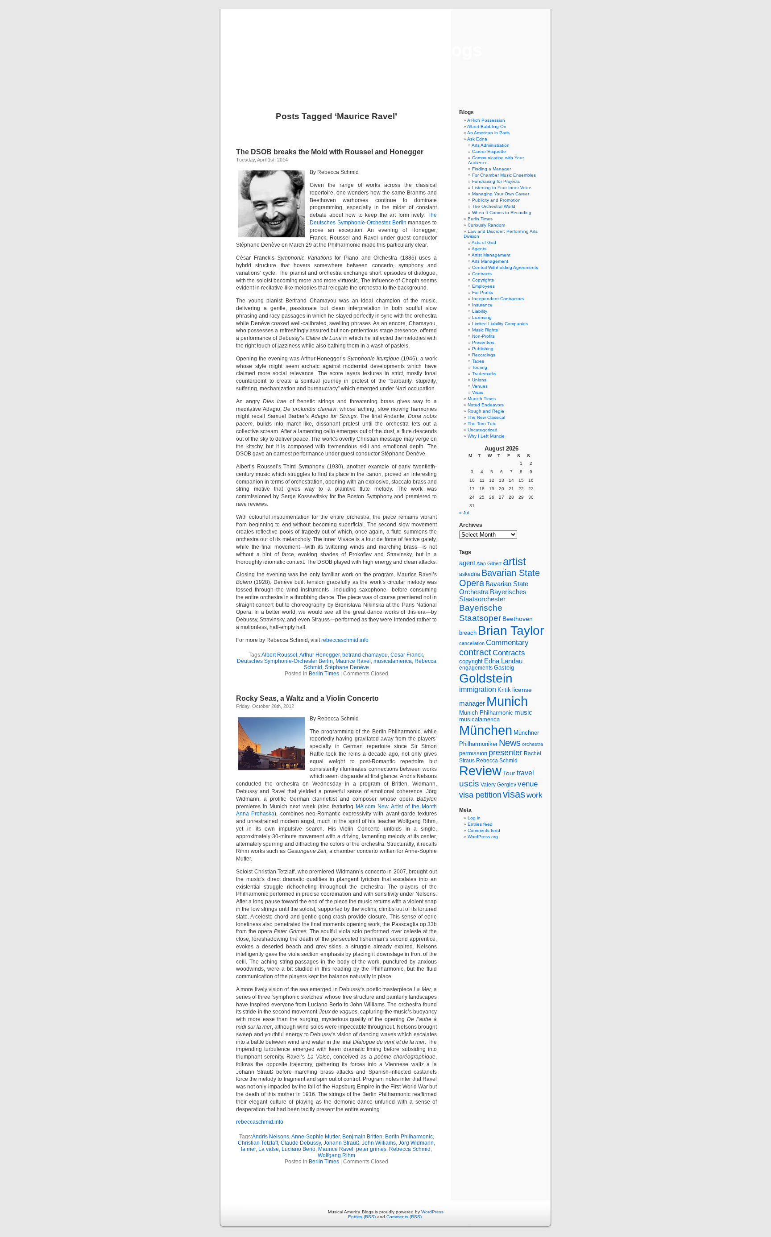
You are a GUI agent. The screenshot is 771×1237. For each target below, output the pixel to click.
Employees (483, 286)
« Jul (464, 512)
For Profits (482, 292)
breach (468, 633)
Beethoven (517, 618)
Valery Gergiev (498, 784)
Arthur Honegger (319, 655)
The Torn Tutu (482, 423)
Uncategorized (482, 429)
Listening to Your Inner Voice (501, 187)
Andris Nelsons (270, 1137)
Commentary (507, 642)
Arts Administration (491, 145)
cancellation (472, 643)
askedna (469, 574)
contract (475, 652)
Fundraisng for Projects (496, 181)
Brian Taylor (511, 630)
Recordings (483, 354)
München (485, 730)
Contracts (482, 273)
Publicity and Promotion (496, 200)
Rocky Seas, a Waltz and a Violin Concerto (307, 698)
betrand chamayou (365, 655)
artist (514, 561)
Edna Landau (503, 661)
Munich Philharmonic (486, 712)
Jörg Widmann (416, 1143)
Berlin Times (324, 673)
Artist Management (491, 254)
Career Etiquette (489, 151)
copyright (471, 661)
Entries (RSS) (362, 1216)
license (522, 689)
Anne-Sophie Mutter (315, 1137)
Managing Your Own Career (500, 193)
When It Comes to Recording (501, 212)
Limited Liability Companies (500, 323)
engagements (476, 668)
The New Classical (486, 417)
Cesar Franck (406, 655)
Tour (509, 773)
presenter (505, 752)
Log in (474, 817)
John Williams (379, 1143)
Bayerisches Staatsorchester (492, 595)
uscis (469, 783)
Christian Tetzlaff (258, 1143)
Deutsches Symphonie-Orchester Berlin (285, 661)
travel (525, 773)
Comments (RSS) (404, 1216)
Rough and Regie (486, 411)
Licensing (482, 317)
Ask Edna (477, 139)
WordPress (432, 1211)
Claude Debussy (301, 1143)
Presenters (483, 342)
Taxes (478, 361)
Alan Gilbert (489, 563)
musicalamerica (392, 661)
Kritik (504, 690)
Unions (479, 379)
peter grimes (371, 1149)
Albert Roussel (279, 655)
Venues (480, 386)
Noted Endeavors (486, 404)
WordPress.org (483, 836)
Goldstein (486, 678)
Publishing (482, 348)
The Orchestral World (493, 206)
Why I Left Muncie (486, 436)
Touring (479, 367)
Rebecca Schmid (410, 1149)
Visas (477, 392)
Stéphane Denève (347, 667)
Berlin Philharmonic (409, 1137)
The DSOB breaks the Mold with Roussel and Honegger (329, 152)
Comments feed (484, 830)
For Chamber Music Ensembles (504, 175)
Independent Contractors (498, 298)
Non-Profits (483, 336)
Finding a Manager (491, 168)
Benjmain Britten (362, 1137)
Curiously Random (486, 225)
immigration (477, 689)
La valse (268, 1149)
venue (528, 783)
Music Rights (485, 329)
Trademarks (484, 373)
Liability (479, 311)
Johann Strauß (341, 1143)
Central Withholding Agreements (505, 267)
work (534, 794)
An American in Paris (488, 132)
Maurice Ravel (353, 661)
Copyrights (483, 279)
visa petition (480, 794)
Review (480, 771)
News (510, 743)
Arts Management (490, 261)
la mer (248, 1149)
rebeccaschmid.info (345, 640)
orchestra (532, 744)
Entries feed (480, 824)
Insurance (482, 304)
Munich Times (482, 398)
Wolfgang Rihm (336, 1155)
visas (514, 794)
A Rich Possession (486, 120)
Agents (479, 248)
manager (472, 703)
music (523, 712)
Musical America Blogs (385, 50)
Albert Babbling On (486, 126)
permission (473, 753)
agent (467, 563)
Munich (507, 701)
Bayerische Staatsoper (480, 613)
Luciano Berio (298, 1149)
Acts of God (484, 242)
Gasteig (504, 668)
